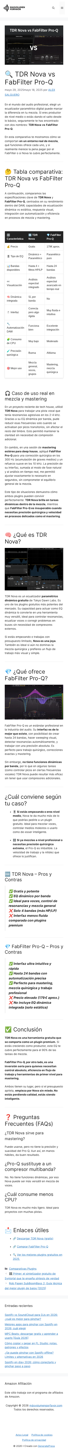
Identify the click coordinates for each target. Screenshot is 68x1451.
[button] (53, 8)
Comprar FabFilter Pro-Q (32, 1246)
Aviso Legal (22, 1434)
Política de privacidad (34, 1439)
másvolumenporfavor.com (45, 1405)
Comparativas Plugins (23, 1268)
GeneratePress (46, 1446)
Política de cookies (42, 1434)
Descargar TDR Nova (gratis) (35, 1238)
